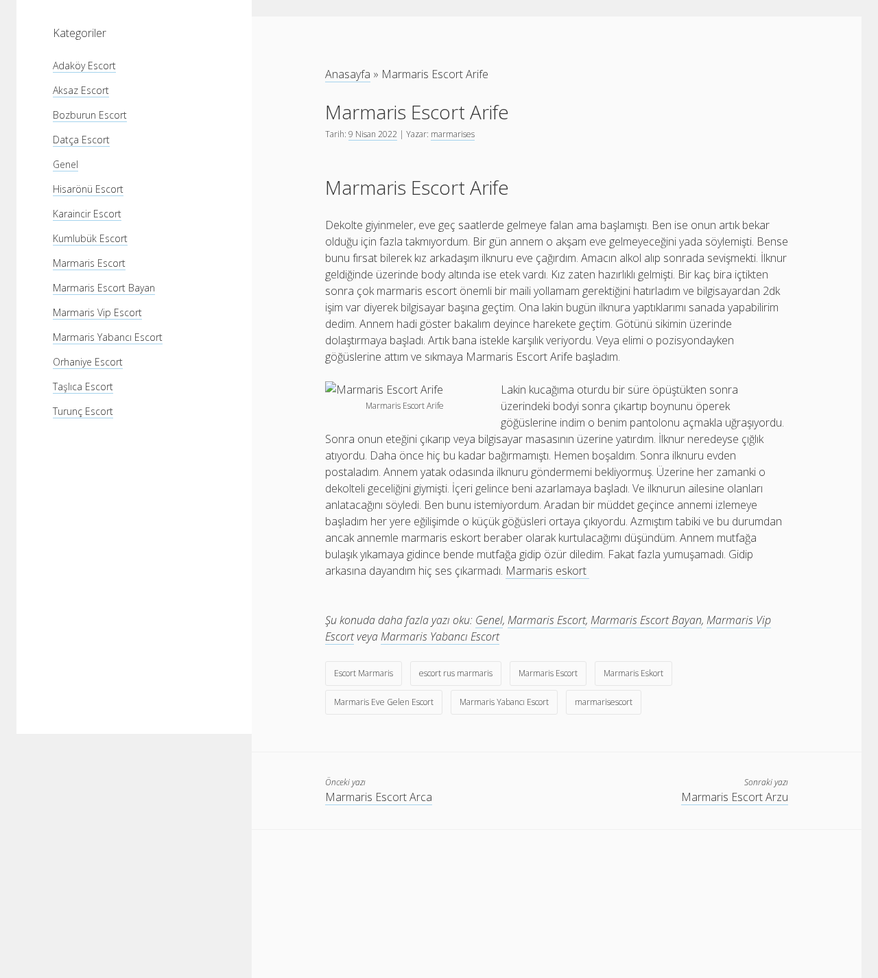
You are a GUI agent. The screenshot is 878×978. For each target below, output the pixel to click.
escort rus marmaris (456, 673)
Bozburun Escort (90, 114)
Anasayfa (347, 74)
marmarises (453, 134)
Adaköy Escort (84, 65)
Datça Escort (81, 139)
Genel (65, 164)
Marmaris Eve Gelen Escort (384, 702)
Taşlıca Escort (83, 386)
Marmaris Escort (89, 263)
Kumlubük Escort (90, 238)
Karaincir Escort (87, 213)
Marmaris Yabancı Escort (108, 337)
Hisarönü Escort (88, 188)
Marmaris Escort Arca (378, 796)
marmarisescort (603, 702)
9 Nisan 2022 (372, 134)
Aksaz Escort (81, 90)
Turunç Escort (83, 411)
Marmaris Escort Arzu (734, 796)
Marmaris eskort (547, 570)
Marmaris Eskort (633, 673)
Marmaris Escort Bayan (104, 287)
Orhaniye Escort (88, 361)
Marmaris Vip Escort (97, 312)
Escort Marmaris (363, 673)
